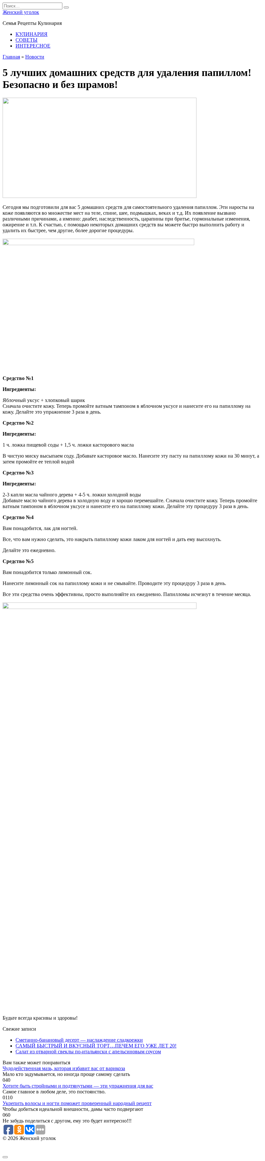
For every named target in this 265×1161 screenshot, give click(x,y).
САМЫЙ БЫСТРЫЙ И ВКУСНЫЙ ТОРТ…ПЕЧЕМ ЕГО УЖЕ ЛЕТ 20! (96, 1045)
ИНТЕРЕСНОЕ (33, 46)
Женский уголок (21, 12)
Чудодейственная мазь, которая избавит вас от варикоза (64, 1068)
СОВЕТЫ (26, 40)
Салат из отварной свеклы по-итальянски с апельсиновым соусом (88, 1051)
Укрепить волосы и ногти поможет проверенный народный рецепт (77, 1103)
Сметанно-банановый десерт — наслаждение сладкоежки (79, 1040)
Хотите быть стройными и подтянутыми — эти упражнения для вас (78, 1086)
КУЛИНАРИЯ (32, 34)
